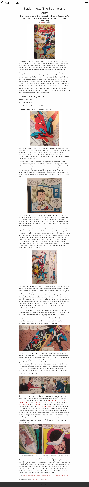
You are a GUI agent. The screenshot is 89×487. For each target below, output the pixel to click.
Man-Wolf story (47, 406)
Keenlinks (46, 484)
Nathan (42, 22)
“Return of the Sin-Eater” (41, 402)
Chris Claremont (37, 404)
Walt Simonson (24, 404)
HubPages (44, 479)
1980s (23, 475)
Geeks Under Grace (35, 479)
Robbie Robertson (44, 475)
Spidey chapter (52, 400)
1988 (26, 475)
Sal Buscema (52, 475)
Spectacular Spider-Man (60, 475)
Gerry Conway (37, 475)
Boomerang (30, 475)
